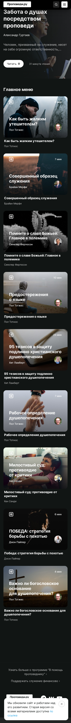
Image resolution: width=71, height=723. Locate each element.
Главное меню (18, 89)
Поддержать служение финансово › (35, 681)
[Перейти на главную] (17, 4)
